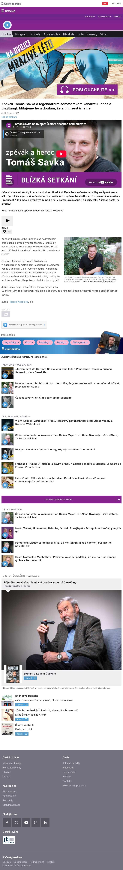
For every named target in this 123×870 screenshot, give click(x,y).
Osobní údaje (20, 862)
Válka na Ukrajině (12, 763)
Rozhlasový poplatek (74, 785)
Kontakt (67, 781)
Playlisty (69, 34)
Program (90, 17)
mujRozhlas (8, 334)
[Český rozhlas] (11, 3)
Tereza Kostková (19, 301)
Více (104, 34)
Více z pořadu (12, 509)
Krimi (27, 342)
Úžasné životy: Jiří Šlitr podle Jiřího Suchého (43, 397)
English (51, 862)
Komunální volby (12, 767)
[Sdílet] (9, 232)
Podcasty (8, 800)
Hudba (6, 34)
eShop (6, 776)
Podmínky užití (37, 862)
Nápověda (68, 767)
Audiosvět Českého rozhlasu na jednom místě (25, 357)
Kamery (118, 17)
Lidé (81, 34)
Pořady (36, 34)
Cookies (7, 862)
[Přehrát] (7, 221)
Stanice (7, 772)
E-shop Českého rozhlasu (21, 575)
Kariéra (66, 776)
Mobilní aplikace (12, 805)
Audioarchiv (104, 17)
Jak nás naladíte (72, 763)
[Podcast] (4, 232)
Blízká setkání (9, 117)
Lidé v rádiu (69, 772)
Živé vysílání (79, 342)
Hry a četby (10, 342)
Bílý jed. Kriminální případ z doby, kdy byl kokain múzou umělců (55, 449)
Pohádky (43, 342)
